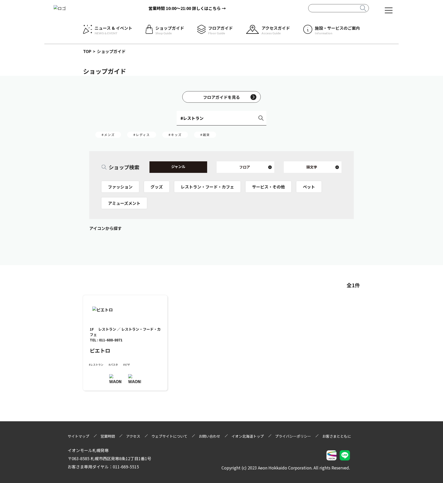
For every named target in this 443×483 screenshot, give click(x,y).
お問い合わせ (209, 436)
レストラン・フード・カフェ (207, 187)
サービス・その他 (268, 187)
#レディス (141, 134)
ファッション (120, 187)
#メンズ (108, 134)
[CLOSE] (388, 10)
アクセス (133, 436)
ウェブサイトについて (169, 436)
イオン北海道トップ (247, 436)
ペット (309, 187)
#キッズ (175, 134)
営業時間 (107, 436)
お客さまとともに (336, 436)
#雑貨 (205, 134)
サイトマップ (78, 436)
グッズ (156, 187)
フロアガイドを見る (221, 97)
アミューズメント (124, 203)
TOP (87, 51)
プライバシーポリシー (293, 436)
